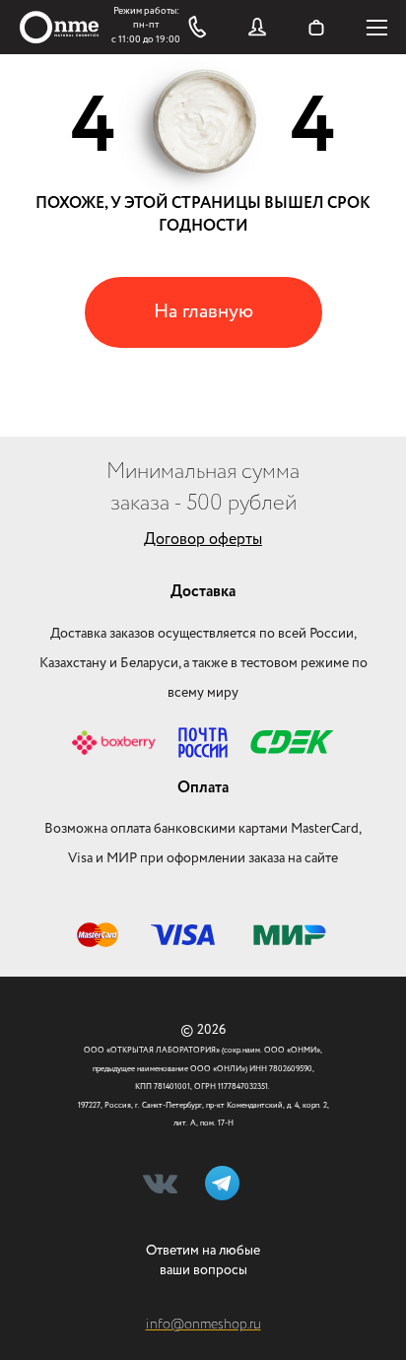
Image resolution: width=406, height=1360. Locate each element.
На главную (203, 312)
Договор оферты (203, 539)
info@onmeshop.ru (203, 1324)
